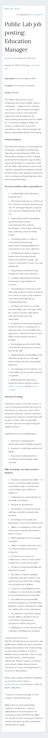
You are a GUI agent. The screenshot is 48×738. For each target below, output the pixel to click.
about (17, 8)
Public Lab (8, 8)
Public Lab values (15, 386)
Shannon (11, 58)
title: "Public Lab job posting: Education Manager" (23, 14)
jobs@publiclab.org (13, 684)
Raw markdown (36, 14)
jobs (6, 68)
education (35, 65)
